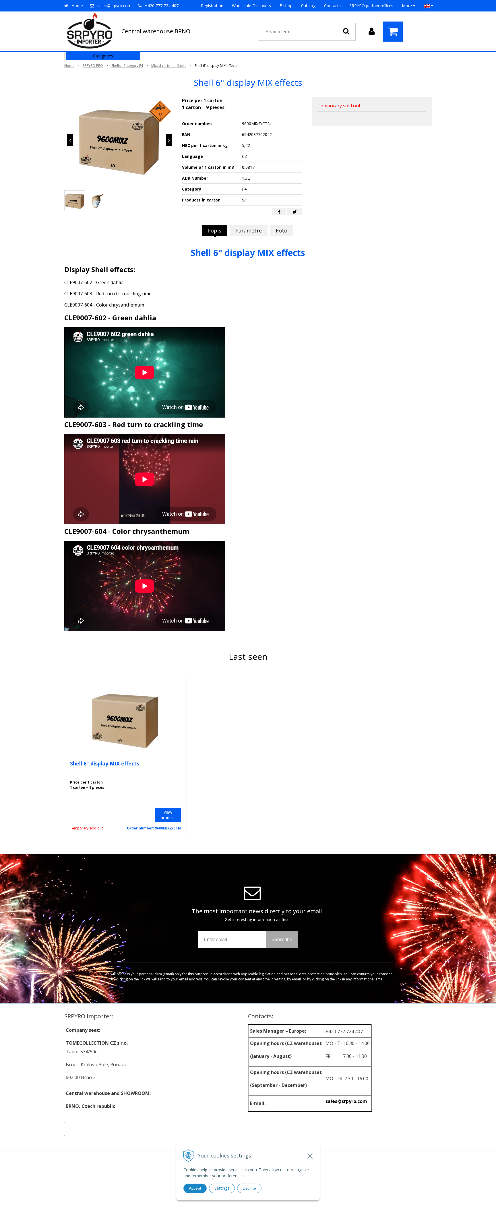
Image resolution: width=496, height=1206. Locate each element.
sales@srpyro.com (114, 5)
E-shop (286, 5)
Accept (195, 1188)
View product (168, 814)
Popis (214, 230)
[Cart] (394, 32)
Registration (212, 5)
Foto (281, 230)
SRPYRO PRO (93, 65)
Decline (249, 1188)
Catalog (308, 5)
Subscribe (282, 939)
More (407, 5)
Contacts (332, 5)
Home (77, 5)
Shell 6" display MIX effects (104, 763)
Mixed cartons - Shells (168, 65)
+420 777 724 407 (162, 5)
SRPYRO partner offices (371, 5)
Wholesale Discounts (251, 5)
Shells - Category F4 (127, 65)
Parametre (248, 230)
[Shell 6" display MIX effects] (119, 140)
